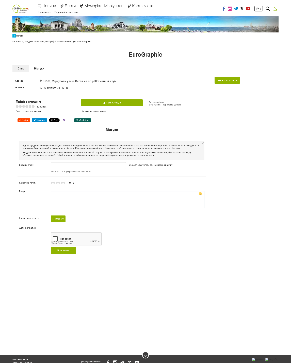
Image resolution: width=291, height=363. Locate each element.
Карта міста (142, 6)
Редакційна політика (66, 12)
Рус (258, 8)
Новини (49, 6)
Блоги (70, 6)
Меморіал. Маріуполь (104, 6)
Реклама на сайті (20, 359)
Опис (21, 68)
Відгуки (39, 68)
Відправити (63, 250)
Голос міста (45, 12)
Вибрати (59, 218)
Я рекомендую (113, 102)
